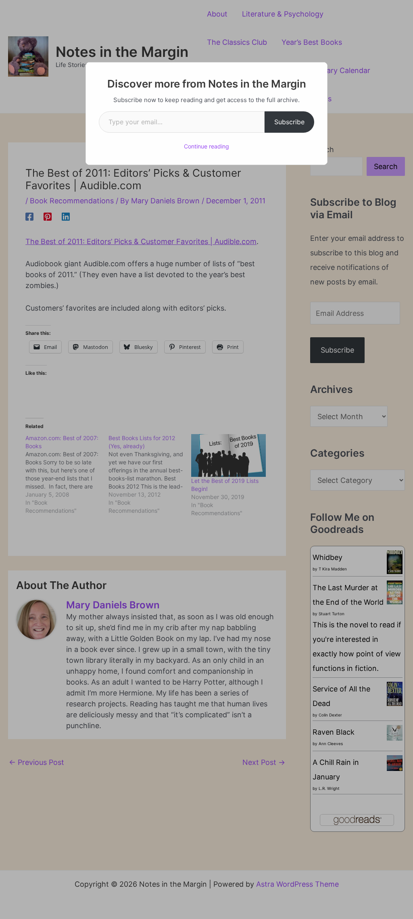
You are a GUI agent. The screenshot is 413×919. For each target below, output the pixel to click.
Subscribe (289, 122)
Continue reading (206, 146)
